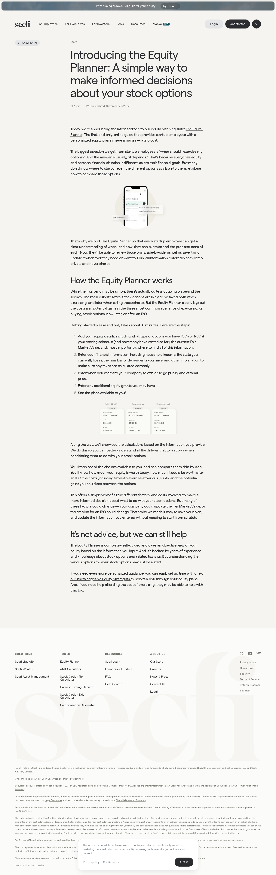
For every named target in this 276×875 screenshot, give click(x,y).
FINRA (121, 785)
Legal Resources (179, 785)
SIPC (128, 785)
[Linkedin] (250, 654)
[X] (241, 654)
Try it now (168, 5)
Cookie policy (111, 862)
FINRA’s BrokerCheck (73, 779)
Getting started (82, 325)
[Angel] (258, 653)
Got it (184, 862)
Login (214, 23)
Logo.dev (39, 865)
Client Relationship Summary (131, 800)
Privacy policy (91, 862)
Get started (238, 23)
